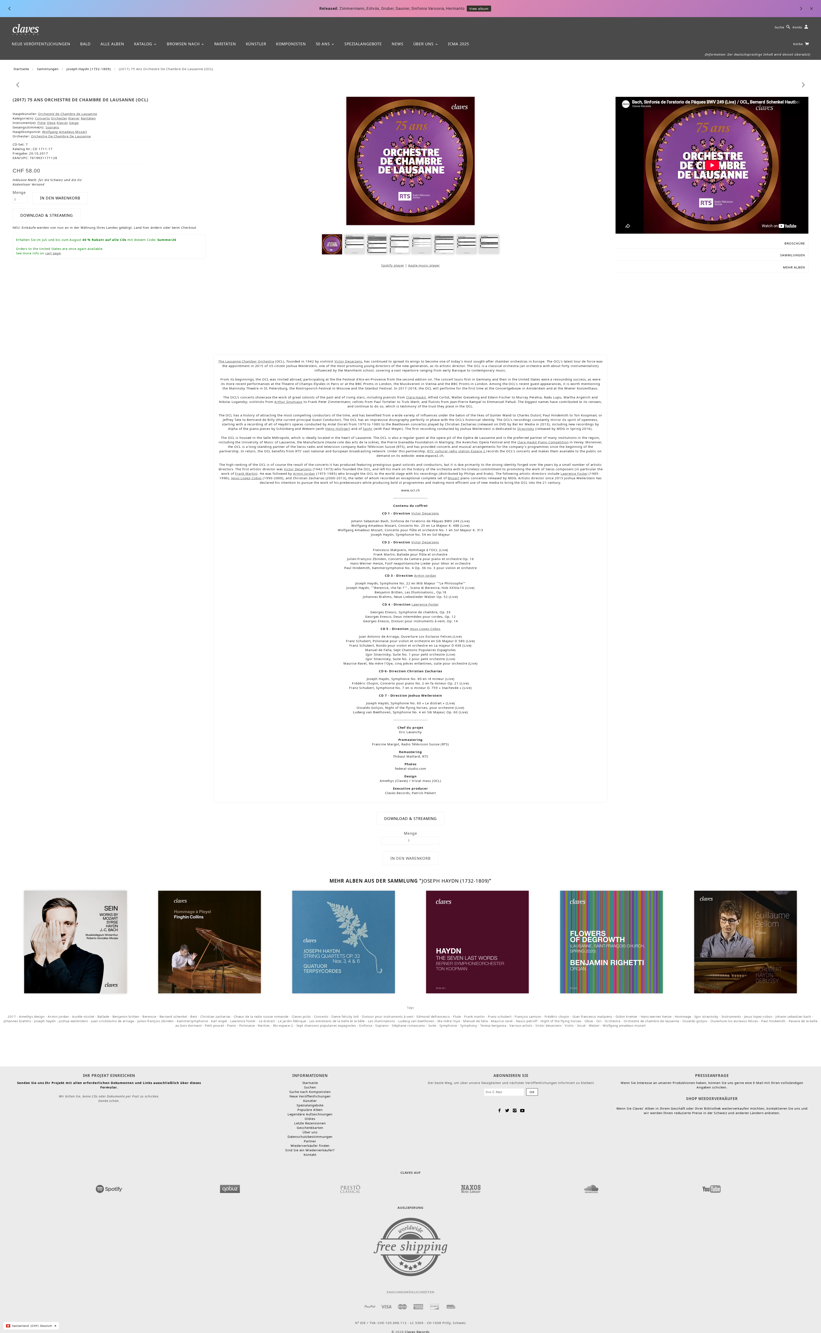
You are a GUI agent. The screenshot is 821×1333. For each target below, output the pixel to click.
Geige (74, 123)
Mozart (453, 478)
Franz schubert (499, 1016)
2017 (12, 1016)
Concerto (42, 118)
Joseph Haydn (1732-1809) (88, 69)
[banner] (26, 29)
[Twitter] (507, 1110)
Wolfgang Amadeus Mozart (64, 132)
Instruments (731, 1016)
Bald (85, 43)
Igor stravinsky (706, 1016)
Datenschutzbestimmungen (310, 1136)
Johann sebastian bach (793, 1016)
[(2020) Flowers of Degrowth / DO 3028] (611, 941)
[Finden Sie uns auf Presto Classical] (350, 1188)
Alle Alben (112, 43)
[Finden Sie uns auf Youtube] (711, 1188)
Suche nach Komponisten (310, 1092)
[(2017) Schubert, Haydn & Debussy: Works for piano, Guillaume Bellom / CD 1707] (745, 941)
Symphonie (448, 1025)
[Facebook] (499, 1110)
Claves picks (301, 1016)
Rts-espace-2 (283, 1025)
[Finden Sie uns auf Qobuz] (229, 1188)
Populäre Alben (310, 1109)
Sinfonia (365, 1025)
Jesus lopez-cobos (758, 1016)
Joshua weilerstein (73, 1021)
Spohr (368, 428)
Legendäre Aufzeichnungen (310, 1114)
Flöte (41, 123)
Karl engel (219, 1021)
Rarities (264, 1025)
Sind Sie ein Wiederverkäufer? (310, 1150)
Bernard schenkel (173, 1016)
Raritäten (225, 43)
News (397, 43)
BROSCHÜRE (794, 243)
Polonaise (247, 1025)
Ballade (103, 1016)
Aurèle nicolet (83, 1016)
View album (458, 8)
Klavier (74, 118)
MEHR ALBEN (794, 267)
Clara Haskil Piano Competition (543, 442)
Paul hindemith (773, 1021)
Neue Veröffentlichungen (41, 43)
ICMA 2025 (458, 43)
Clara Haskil (416, 397)
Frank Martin (245, 473)
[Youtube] (522, 1110)
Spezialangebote (363, 43)
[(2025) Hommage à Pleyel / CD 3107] (209, 941)
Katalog (144, 43)
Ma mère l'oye (448, 1021)
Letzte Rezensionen (310, 1123)
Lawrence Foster (574, 473)
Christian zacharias (215, 1016)
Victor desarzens (548, 1025)
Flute (457, 1016)
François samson (528, 1016)
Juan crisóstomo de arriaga (112, 1021)
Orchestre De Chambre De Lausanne (61, 136)
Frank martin (474, 1016)
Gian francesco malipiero (592, 1016)
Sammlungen (48, 69)
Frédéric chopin (557, 1016)
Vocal (581, 1025)
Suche (779, 27)
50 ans (323, 43)
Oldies (310, 1118)
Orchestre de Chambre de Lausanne (67, 114)
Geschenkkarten (310, 1127)
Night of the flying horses (560, 1021)
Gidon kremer (627, 1016)
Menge (19, 192)
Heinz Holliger (337, 428)
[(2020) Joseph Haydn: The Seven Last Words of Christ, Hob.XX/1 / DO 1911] (477, 941)
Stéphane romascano (408, 1025)
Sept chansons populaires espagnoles (326, 1025)
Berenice (149, 1016)
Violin (569, 1025)
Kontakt (310, 1154)
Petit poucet (214, 1025)
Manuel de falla (475, 1021)
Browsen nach (184, 43)
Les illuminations (381, 1021)
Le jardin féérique (292, 1021)
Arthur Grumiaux (288, 402)
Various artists (520, 1025)
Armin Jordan (304, 473)
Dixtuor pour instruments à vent (387, 1016)
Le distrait (267, 1021)
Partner (310, 1141)
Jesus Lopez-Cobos (246, 478)
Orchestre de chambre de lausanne (651, 1021)
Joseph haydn (45, 1021)
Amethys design (31, 1016)
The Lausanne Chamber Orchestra (246, 361)
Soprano (52, 127)
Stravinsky (525, 428)
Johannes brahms (17, 1021)
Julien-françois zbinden (155, 1021)
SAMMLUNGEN (792, 255)
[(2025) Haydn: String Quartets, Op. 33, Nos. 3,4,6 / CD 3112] (343, 941)
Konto (797, 27)
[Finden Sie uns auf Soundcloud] (591, 1188)
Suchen (310, 1087)
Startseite (21, 69)
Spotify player (392, 265)
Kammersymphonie (192, 1021)
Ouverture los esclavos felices (734, 1021)
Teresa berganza (493, 1025)
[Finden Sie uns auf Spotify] (109, 1188)
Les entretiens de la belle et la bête (337, 1021)
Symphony (468, 1025)
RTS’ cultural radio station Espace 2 (456, 451)
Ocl (599, 1021)
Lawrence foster (243, 1021)
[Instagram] (514, 1110)
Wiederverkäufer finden (310, 1145)
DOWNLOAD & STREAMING (46, 215)
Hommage (683, 1016)
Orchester (59, 118)
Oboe (51, 123)
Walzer (594, 1025)
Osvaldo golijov (694, 1021)
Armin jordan (58, 1016)
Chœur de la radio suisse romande (261, 1016)
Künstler (256, 43)
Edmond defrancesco (433, 1016)
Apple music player (424, 265)
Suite (432, 1025)
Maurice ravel (502, 1021)
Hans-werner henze (656, 1016)
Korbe (798, 44)
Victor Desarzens (348, 361)
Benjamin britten (125, 1016)
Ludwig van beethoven (416, 1021)
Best (193, 1016)
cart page (53, 253)
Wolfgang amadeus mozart (624, 1025)
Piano (231, 1025)
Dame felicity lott (345, 1016)
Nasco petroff (526, 1021)
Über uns (424, 43)
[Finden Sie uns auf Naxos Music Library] (470, 1188)
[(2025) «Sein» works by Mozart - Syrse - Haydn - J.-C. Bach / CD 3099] (75, 941)
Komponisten (291, 43)
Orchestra (612, 1021)
